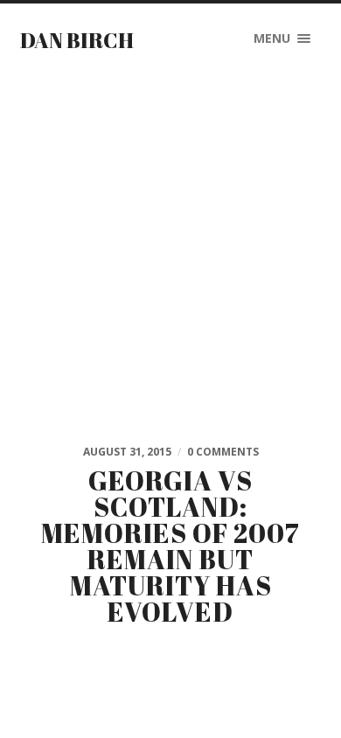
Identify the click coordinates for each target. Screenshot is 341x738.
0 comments (223, 451)
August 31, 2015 (127, 451)
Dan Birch (77, 40)
